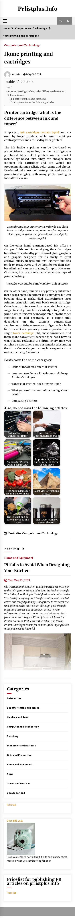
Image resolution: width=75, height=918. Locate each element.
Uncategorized (16, 792)
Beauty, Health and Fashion (23, 707)
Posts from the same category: (29, 99)
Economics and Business (21, 745)
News (10, 774)
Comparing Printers (24, 400)
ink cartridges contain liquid (39, 132)
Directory (12, 736)
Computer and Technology (22, 45)
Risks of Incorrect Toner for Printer (34, 367)
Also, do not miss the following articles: (34, 102)
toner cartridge (23, 333)
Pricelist (11, 892)
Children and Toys (17, 717)
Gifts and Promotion (19, 755)
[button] (60, 21)
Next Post (11, 549)
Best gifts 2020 (15, 820)
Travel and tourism (18, 783)
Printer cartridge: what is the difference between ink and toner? (36, 93)
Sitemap (11, 804)
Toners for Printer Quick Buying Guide (36, 384)
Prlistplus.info (37, 8)
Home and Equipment (18, 558)
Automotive (14, 698)
